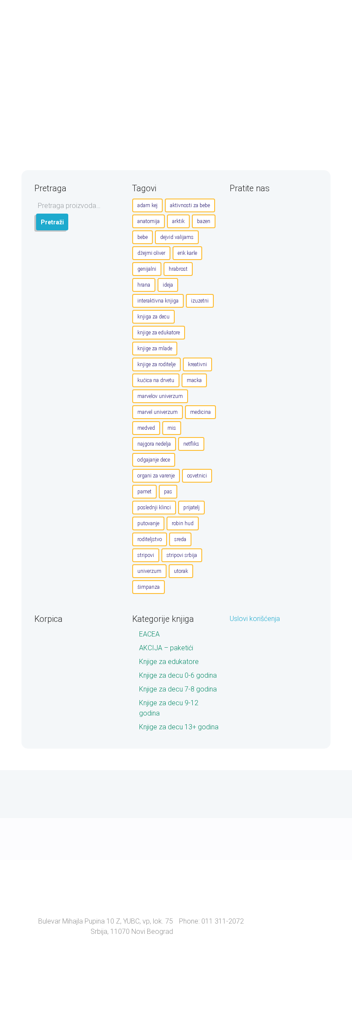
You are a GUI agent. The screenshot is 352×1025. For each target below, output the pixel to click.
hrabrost (178, 269)
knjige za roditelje (156, 364)
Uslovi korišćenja (255, 619)
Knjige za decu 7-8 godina (178, 689)
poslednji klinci (154, 508)
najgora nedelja (154, 444)
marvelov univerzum (160, 396)
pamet (144, 492)
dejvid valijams (177, 237)
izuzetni (200, 301)
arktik (178, 221)
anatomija (148, 221)
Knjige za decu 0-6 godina (178, 675)
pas (168, 492)
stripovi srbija (182, 555)
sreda (180, 539)
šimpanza (148, 587)
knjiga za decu (153, 317)
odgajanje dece (153, 460)
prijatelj (191, 508)
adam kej (147, 205)
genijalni (146, 269)
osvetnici (197, 476)
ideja (168, 285)
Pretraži (52, 222)
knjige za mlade (154, 349)
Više (310, 139)
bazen (203, 221)
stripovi (145, 555)
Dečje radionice (173, 94)
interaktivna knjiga (158, 301)
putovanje (148, 523)
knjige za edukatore (158, 333)
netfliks (191, 444)
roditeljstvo (149, 539)
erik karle (187, 253)
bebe (142, 237)
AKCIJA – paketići (166, 648)
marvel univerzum (157, 412)
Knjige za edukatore (169, 662)
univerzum (149, 571)
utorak (181, 571)
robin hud (183, 523)
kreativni (197, 364)
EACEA (149, 634)
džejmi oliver (151, 253)
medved (146, 428)
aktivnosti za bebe (190, 205)
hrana (143, 285)
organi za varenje (156, 476)
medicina (200, 412)
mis (171, 428)
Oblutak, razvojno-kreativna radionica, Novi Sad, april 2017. (231, 75)
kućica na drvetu (155, 380)
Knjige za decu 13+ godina (178, 727)
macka (194, 380)
